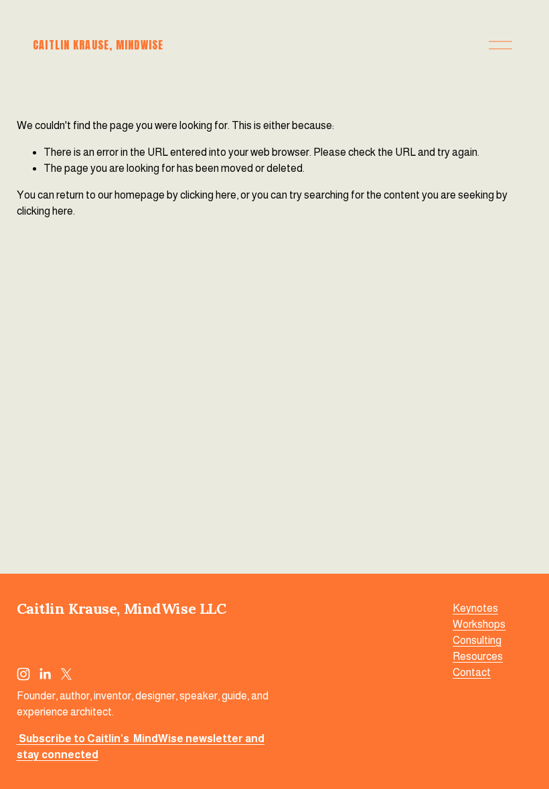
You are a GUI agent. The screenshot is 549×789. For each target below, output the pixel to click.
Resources (478, 656)
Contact (472, 672)
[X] (66, 674)
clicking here (208, 195)
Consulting (477, 640)
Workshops (479, 624)
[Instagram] (23, 674)
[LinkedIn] (45, 674)
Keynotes (475, 608)
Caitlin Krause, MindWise (98, 45)
